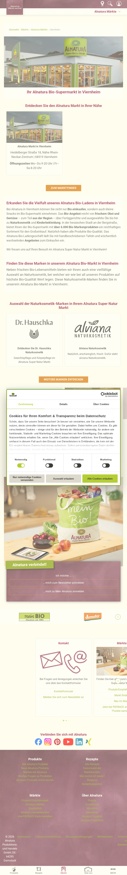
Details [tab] (64, 404)
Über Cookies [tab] (101, 404)
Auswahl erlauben (63, 478)
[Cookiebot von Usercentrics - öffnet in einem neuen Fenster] (103, 394)
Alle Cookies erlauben (100, 478)
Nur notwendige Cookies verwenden (27, 478)
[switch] (49, 465)
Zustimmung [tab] (25, 404)
